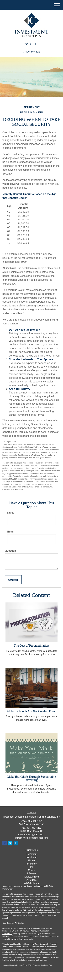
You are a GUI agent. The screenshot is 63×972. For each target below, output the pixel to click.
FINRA (5, 933)
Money (31, 870)
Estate (31, 860)
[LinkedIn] (31, 44)
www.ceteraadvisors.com (37, 960)
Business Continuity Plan (42, 965)
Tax (31, 866)
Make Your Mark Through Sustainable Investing (31, 778)
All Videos (31, 879)
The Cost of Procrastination (31, 645)
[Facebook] (35, 44)
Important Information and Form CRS (16, 965)
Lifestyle (31, 873)
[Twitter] (26, 44)
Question (10, 550)
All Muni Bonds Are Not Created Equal (31, 711)
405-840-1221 (33, 51)
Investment (31, 857)
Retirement (31, 853)
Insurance (31, 863)
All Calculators (31, 883)
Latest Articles (31, 876)
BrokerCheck (7, 888)
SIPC (10, 933)
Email (10, 531)
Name (10, 512)
